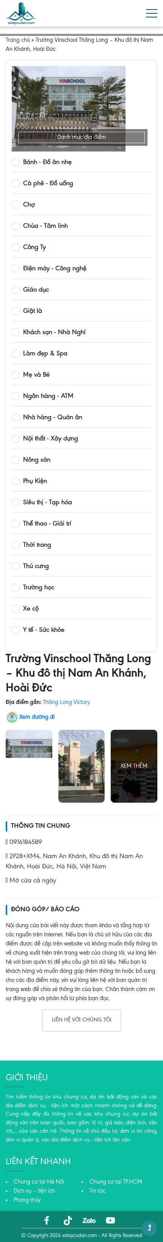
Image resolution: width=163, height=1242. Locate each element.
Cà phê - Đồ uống (48, 183)
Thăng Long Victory (66, 702)
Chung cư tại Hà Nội (39, 1182)
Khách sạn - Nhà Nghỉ (54, 332)
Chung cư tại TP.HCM (115, 1182)
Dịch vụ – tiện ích (34, 1191)
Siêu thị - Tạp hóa (47, 502)
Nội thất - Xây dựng (50, 439)
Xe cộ (31, 609)
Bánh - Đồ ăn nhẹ (47, 162)
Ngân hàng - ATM (48, 396)
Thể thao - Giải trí (47, 524)
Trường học (38, 587)
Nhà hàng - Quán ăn (52, 417)
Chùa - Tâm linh (45, 226)
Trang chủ (18, 40)
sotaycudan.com (79, 1236)
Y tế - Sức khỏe (43, 630)
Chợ (29, 205)
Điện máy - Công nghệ (54, 268)
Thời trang (37, 545)
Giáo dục (36, 290)
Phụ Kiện (35, 481)
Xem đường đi (37, 717)
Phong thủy (27, 1200)
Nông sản (36, 460)
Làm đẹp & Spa (45, 353)
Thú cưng (36, 566)
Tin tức (97, 1191)
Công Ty (34, 247)
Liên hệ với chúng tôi (81, 1020)
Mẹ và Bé (36, 375)
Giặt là (32, 311)
